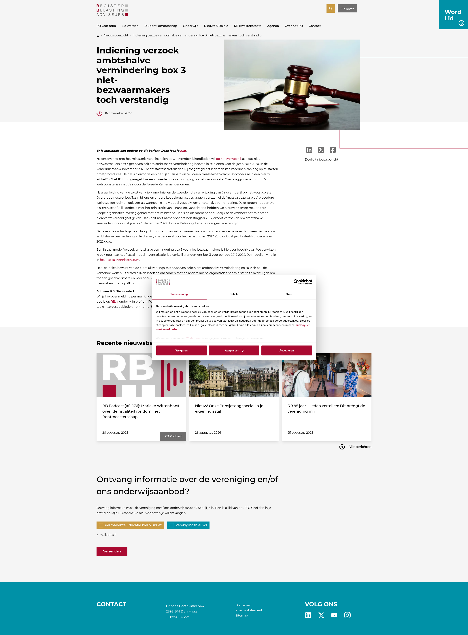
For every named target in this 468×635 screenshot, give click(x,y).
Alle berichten (359, 447)
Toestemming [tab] (179, 294)
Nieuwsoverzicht (116, 35)
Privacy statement (248, 610)
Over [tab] (289, 294)
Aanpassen (232, 350)
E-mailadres (105, 535)
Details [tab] (234, 294)
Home (98, 35)
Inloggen (347, 8)
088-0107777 (179, 617)
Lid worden (130, 26)
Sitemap (241, 615)
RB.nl (114, 301)
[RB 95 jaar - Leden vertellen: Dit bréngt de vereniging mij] (326, 375)
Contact (315, 26)
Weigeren (182, 350)
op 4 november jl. (228, 159)
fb (347, 615)
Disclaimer (243, 605)
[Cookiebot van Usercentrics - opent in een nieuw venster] (296, 282)
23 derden (193, 338)
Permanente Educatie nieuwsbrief (133, 525)
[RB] (112, 15)
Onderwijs (190, 26)
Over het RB (294, 26)
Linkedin (308, 615)
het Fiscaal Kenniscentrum (119, 260)
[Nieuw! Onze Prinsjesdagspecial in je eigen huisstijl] (234, 375)
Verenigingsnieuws (191, 525)
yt (334, 615)
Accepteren (286, 350)
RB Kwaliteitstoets (247, 26)
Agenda (273, 26)
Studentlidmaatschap (160, 26)
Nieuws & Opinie (216, 26)
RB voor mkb (106, 26)
